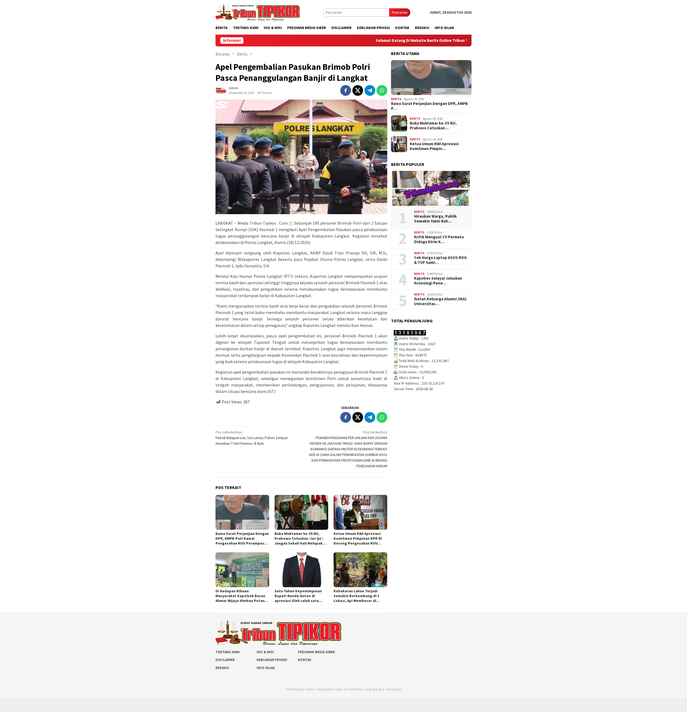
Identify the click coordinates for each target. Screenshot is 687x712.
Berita (396, 99)
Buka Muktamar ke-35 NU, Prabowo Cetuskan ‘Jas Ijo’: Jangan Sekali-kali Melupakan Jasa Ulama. (301, 538)
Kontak (304, 660)
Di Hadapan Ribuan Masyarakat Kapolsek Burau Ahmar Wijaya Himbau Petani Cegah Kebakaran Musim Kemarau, (240, 596)
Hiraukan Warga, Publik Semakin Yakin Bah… (435, 219)
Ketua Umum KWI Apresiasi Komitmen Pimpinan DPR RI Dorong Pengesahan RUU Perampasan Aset (358, 538)
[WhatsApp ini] (382, 90)
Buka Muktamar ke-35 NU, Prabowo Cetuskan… (433, 125)
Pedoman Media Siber (316, 652)
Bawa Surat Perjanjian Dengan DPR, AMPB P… (429, 106)
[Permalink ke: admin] (220, 89)
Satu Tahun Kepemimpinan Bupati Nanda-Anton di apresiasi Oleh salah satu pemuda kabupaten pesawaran (298, 596)
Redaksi (222, 668)
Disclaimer (225, 660)
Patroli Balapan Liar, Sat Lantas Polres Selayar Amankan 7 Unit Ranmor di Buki (251, 438)
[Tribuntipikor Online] (257, 11)
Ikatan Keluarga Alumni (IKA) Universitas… (440, 301)
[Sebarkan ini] (345, 90)
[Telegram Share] (369, 90)
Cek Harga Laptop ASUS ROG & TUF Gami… (440, 260)
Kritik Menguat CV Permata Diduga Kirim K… (439, 239)
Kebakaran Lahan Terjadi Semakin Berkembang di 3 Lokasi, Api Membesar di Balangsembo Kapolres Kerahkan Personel (356, 596)
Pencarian (400, 12)
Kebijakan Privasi (272, 660)
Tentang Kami (227, 652)
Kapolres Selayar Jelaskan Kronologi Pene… (438, 281)
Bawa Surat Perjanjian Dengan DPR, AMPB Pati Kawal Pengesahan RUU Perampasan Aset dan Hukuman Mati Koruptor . (242, 538)
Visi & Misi (265, 652)
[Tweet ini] (357, 90)
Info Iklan (266, 668)
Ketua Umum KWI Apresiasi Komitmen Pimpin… (434, 146)
